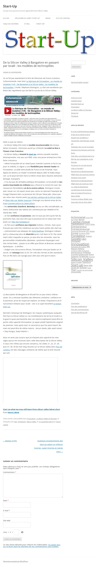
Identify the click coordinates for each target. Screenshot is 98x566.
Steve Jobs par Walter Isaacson (18, 200)
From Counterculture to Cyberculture (19, 203)
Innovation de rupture (78, 247)
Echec (92, 224)
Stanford (86, 262)
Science (75, 256)
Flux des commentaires (80, 309)
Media (48, 18)
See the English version (79, 82)
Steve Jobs (88, 265)
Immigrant (22, 422)
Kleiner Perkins (77, 248)
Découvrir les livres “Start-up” (27, 18)
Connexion (75, 303)
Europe (74, 233)
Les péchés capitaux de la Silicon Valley (44, 197)
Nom (6, 500)
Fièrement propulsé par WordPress (15, 561)
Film (88, 233)
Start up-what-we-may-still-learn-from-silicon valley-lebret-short (31, 409)
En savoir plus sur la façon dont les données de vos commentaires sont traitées (31, 545)
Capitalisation (77, 224)
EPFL (87, 231)
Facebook (82, 233)
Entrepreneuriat (80, 229)
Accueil (6, 18)
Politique (87, 252)
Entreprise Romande (78, 231)
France (89, 236)
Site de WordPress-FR (79, 312)
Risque (91, 254)
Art (91, 217)
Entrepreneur (79, 226)
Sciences (83, 256)
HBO (83, 239)
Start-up (77, 265)
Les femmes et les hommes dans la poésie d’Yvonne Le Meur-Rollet (81, 193)
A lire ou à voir (76, 98)
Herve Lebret (13, 412)
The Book (74, 116)
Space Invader (76, 262)
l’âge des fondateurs (20, 222)
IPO (88, 247)
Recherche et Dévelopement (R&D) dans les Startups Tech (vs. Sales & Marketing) (82, 184)
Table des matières (11, 24)
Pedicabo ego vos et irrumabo (82, 147)
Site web (6, 520)
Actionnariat (78, 217)
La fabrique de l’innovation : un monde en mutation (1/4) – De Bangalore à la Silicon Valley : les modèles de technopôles (32, 84)
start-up (32, 154)
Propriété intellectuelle (79, 254)
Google (76, 239)
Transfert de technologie (84, 270)
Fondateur (78, 236)
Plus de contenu (63, 18)
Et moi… (27, 24)
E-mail (6, 510)
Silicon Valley (31, 422)
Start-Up (10, 6)
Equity (92, 231)
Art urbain (74, 219)
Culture (87, 224)
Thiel (73, 269)
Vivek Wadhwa (38, 231)
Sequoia (92, 257)
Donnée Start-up (77, 104)
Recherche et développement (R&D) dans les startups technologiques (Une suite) (83, 174)
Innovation (31, 418)
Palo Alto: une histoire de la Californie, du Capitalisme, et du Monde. (82, 159)
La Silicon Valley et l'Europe (46, 418)
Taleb (89, 268)
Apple (88, 218)
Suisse (83, 267)
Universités (76, 272)
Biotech (81, 219)
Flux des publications (79, 306)
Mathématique (76, 252)
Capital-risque (76, 101)
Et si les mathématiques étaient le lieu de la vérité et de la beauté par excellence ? (83, 134)
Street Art (40, 24)
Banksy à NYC (10, 441)
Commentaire (9, 472)
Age (15, 422)
